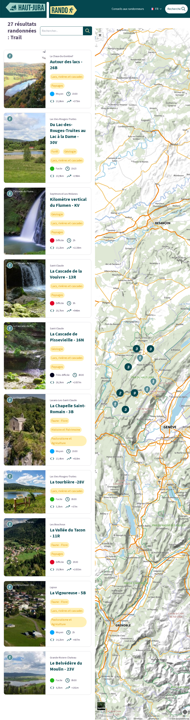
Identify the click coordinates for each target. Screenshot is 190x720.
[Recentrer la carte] (100, 35)
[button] (185, 712)
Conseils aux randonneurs (128, 9)
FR (156, 9)
